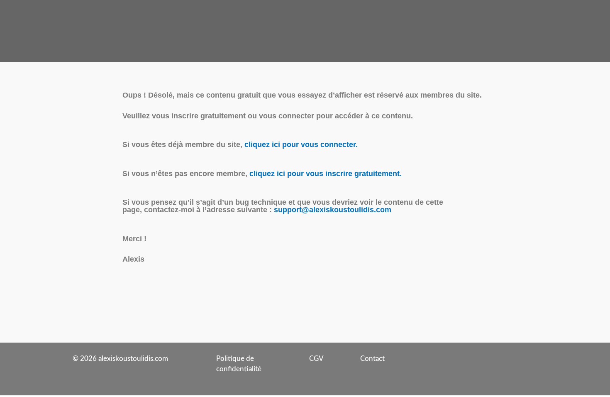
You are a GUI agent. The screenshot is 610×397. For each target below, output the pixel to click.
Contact (372, 358)
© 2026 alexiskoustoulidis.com (120, 358)
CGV (316, 358)
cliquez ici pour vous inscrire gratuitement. (325, 173)
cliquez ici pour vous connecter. (301, 144)
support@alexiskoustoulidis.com (332, 210)
